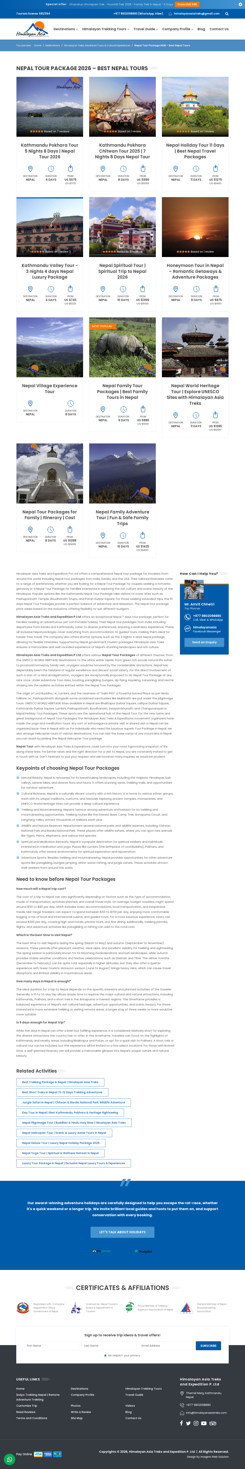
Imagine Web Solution (215, 1457)
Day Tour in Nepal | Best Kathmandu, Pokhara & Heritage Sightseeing (70, 1112)
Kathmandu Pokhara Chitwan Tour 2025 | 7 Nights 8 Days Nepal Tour (122, 151)
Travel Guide (144, 29)
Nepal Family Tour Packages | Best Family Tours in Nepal (122, 392)
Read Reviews (25, 1412)
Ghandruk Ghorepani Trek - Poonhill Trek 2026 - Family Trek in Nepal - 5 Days (121, 4)
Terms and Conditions (31, 1418)
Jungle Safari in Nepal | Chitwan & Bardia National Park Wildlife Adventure (73, 1102)
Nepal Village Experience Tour (49, 389)
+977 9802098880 (207, 616)
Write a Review (81, 1412)
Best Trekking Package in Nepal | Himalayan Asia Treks (60, 1082)
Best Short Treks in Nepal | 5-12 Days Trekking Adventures (62, 1092)
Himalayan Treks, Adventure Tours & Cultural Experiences (97, 45)
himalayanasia (204, 627)
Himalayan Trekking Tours (104, 29)
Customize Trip (26, 1406)
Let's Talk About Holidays (122, 1232)
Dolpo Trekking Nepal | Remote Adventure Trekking (38, 1397)
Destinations (64, 29)
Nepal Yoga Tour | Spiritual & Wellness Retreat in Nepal (60, 1153)
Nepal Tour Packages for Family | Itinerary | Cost (49, 515)
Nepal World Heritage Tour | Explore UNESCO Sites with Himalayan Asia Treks (195, 394)
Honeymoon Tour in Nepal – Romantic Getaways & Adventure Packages (195, 271)
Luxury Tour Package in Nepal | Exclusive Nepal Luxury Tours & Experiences (73, 1163)
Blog (201, 29)
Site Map (77, 1418)
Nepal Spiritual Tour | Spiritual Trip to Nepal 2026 (122, 271)
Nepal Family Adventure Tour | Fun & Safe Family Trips (122, 518)
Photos (76, 1406)
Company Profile (176, 29)
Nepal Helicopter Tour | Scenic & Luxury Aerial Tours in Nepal (64, 1133)
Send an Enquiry (204, 642)
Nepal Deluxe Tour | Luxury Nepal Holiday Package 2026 (61, 1143)
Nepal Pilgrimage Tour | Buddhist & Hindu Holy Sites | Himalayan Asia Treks (74, 1123)
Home (37, 45)
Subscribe (208, 1346)
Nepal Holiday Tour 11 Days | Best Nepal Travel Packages (195, 151)
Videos (130, 1406)
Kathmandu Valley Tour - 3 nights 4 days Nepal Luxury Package (50, 271)
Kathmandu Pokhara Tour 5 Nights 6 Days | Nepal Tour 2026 (49, 151)
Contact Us (219, 29)
